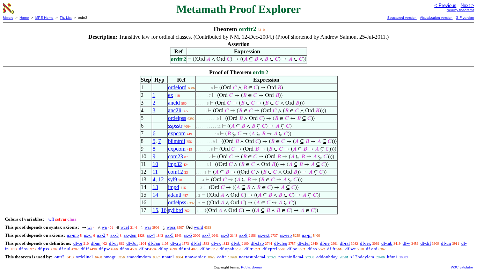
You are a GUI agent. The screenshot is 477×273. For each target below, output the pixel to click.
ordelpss (177, 118)
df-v (406, 243)
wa (104, 227)
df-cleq (280, 243)
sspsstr (175, 126)
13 (155, 187)
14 (155, 195)
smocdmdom (139, 256)
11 (155, 172)
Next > (467, 5)
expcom (176, 133)
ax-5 (169, 235)
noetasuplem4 (252, 256)
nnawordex (195, 256)
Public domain (252, 267)
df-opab (227, 248)
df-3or (132, 243)
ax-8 (225, 235)
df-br (205, 248)
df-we (350, 248)
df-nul (65, 248)
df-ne (325, 243)
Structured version (402, 18)
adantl (174, 195)
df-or (113, 243)
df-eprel (270, 248)
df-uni (184, 248)
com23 (175, 156)
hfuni (392, 256)
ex (170, 95)
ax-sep (286, 235)
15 (155, 210)
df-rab (386, 243)
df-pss (43, 248)
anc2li (174, 110)
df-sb (236, 243)
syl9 (172, 179)
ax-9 (243, 235)
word (198, 227)
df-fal (196, 243)
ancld (174, 103)
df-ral (345, 243)
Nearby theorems (460, 10)
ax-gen (130, 235)
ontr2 (59, 256)
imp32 (175, 164)
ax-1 (88, 235)
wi (89, 227)
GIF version (465, 18)
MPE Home (44, 18)
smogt (110, 256)
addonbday (327, 256)
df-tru (175, 243)
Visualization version (436, 18)
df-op (164, 248)
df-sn (124, 248)
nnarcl (168, 256)
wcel (124, 227)
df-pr (143, 248)
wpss (171, 227)
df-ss (23, 248)
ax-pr (307, 235)
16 (164, 210)
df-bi (77, 243)
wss (148, 227)
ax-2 (101, 235)
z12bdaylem (362, 256)
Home (24, 18)
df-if (85, 248)
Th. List (66, 18)
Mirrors (8, 18)
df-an (96, 243)
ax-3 (114, 235)
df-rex (365, 243)
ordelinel (84, 256)
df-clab (257, 243)
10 (155, 164)
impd (173, 187)
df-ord (371, 248)
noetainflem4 (290, 256)
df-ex (216, 243)
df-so (312, 248)
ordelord (177, 87)
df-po (292, 248)
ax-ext (264, 235)
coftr (221, 256)
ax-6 (188, 235)
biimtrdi (176, 141)
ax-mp (73, 235)
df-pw (104, 248)
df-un (446, 243)
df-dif (425, 243)
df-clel (304, 243)
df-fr (331, 248)
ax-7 (206, 235)
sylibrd (175, 210)
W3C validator (462, 267)
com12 (175, 172)
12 (161, 179)
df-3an (154, 243)
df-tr (248, 248)
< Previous (445, 5)
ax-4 (151, 235)
